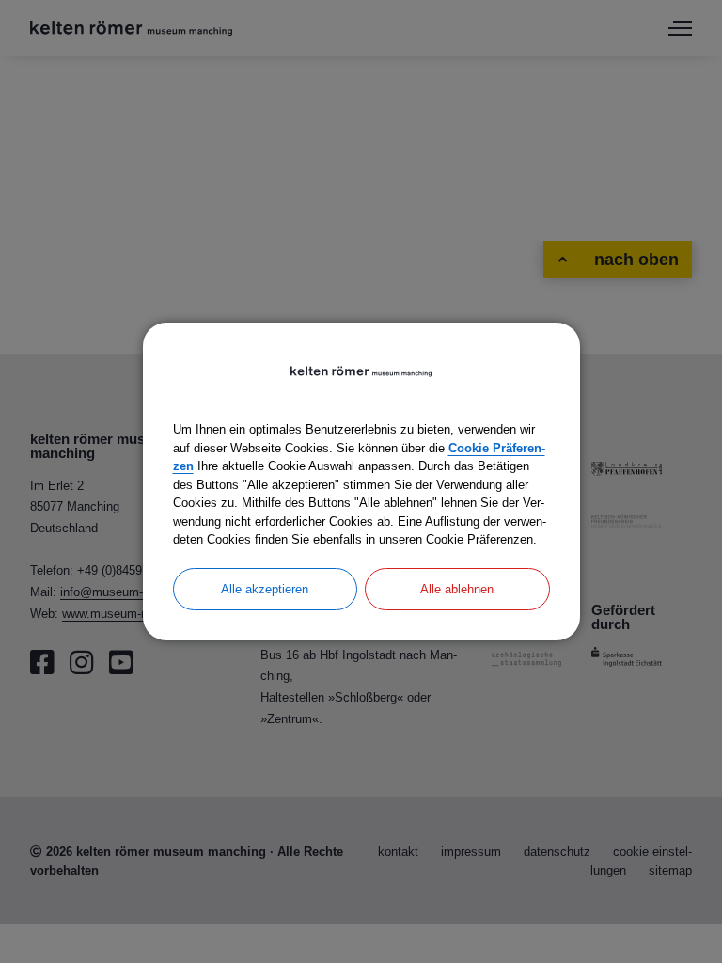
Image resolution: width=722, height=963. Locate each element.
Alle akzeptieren (264, 589)
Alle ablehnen (457, 589)
